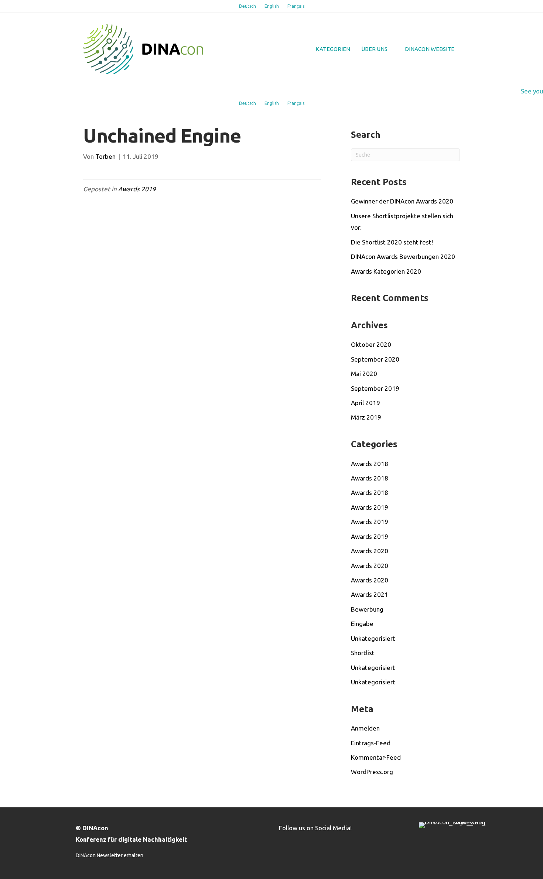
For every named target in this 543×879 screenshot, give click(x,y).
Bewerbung (367, 609)
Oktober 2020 (371, 344)
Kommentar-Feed (376, 757)
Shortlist (363, 652)
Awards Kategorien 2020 (386, 271)
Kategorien (332, 49)
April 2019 (365, 402)
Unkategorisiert (373, 638)
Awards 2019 (137, 188)
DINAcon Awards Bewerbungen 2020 (403, 256)
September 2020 (375, 359)
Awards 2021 (369, 594)
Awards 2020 (369, 550)
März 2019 (366, 417)
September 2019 (375, 388)
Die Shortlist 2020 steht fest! (392, 242)
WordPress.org (372, 771)
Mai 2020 (364, 373)
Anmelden (365, 728)
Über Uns (374, 49)
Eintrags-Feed (370, 742)
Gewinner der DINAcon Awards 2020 (402, 201)
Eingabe (362, 623)
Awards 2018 (369, 463)
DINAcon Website (429, 49)
